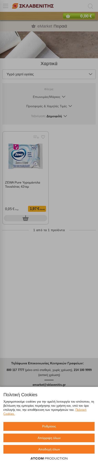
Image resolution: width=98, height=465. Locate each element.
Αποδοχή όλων (49, 449)
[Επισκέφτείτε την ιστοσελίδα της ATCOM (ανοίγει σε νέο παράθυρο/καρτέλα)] (49, 458)
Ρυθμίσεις (49, 426)
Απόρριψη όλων (49, 438)
